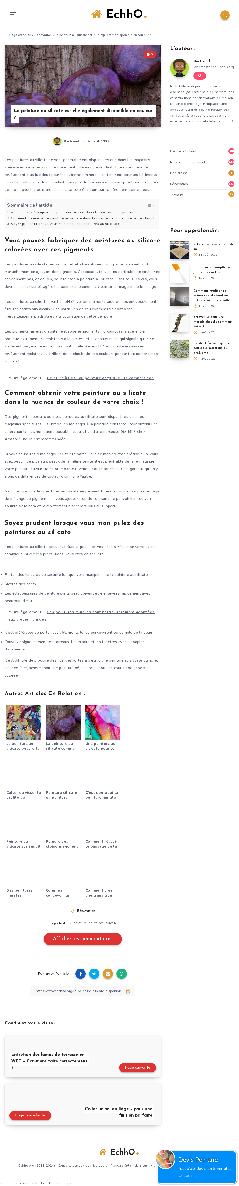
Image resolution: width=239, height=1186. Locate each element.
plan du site (136, 1165)
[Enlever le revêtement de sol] (179, 250)
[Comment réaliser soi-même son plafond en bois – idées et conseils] (179, 296)
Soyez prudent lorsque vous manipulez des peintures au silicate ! (65, 223)
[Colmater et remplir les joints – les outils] (179, 273)
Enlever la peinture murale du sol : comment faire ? (213, 322)
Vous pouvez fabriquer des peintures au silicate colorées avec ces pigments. (74, 212)
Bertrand (201, 61)
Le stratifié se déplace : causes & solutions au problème (212, 348)
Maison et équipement (187, 162)
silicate (111, 923)
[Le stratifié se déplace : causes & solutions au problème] (179, 349)
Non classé (179, 173)
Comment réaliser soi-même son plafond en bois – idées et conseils (211, 295)
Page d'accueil (20, 35)
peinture (80, 923)
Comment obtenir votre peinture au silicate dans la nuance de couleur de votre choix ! (82, 218)
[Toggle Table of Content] (148, 206)
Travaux (176, 195)
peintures (96, 923)
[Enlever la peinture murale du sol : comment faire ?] (179, 323)
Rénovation (43, 35)
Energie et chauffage (187, 151)
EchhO (122, 15)
